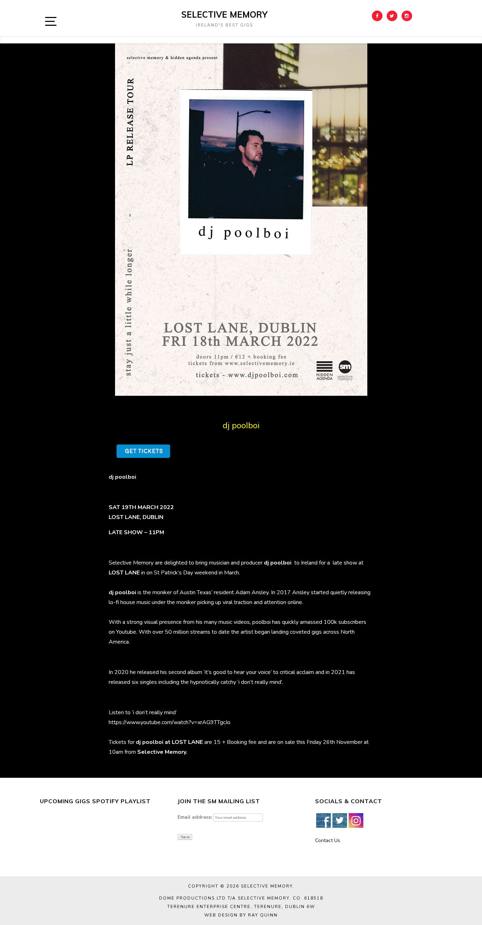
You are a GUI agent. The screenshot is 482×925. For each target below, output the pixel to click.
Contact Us (327, 840)
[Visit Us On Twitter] (339, 820)
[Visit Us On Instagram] (356, 820)
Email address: (194, 817)
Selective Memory (224, 14)
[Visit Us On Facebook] (323, 820)
